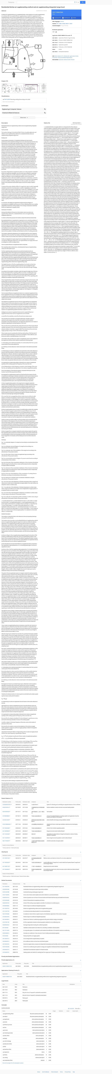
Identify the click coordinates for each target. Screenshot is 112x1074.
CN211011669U (6, 930)
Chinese (62, 21)
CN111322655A (6, 834)
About (38, 1071)
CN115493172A (6, 866)
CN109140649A (6, 946)
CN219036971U (6, 938)
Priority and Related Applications (65, 57)
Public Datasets (54, 1071)
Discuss (72, 59)
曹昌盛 (63, 23)
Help (74, 1071)
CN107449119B (6, 922)
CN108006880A (6, 816)
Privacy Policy (68, 1071)
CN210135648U (6, 914)
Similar (74, 17)
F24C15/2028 (7, 99)
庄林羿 (70, 23)
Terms (61, 1071)
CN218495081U (6, 919)
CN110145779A (6, 911)
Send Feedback (45, 1071)
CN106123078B (6, 892)
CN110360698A (6, 828)
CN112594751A (6, 908)
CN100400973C (6, 952)
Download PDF (57, 17)
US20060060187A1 (7, 804)
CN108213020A (6, 819)
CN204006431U (6, 941)
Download (71, 1008)
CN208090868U (6, 905)
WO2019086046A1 (7, 824)
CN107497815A (6, 811)
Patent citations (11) (59, 56)
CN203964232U (6, 924)
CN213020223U (6, 944)
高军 (58, 23)
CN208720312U (6, 897)
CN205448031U (6, 933)
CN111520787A (6, 837)
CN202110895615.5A (7, 966)
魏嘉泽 (67, 23)
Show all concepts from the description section (13, 1063)
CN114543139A (6, 858)
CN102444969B (6, 900)
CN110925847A (6, 831)
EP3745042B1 (5, 927)
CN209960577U (6, 949)
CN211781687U (6, 840)
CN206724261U (6, 807)
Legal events (72, 56)
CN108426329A (6, 916)
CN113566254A (6, 886)
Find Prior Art (67, 17)
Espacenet (61, 59)
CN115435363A (6, 862)
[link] (16, 99)
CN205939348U (6, 889)
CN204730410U (6, 903)
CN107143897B (6, 894)
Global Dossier (67, 59)
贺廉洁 (60, 23)
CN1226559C (5, 935)
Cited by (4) (66, 56)
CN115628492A (6, 869)
